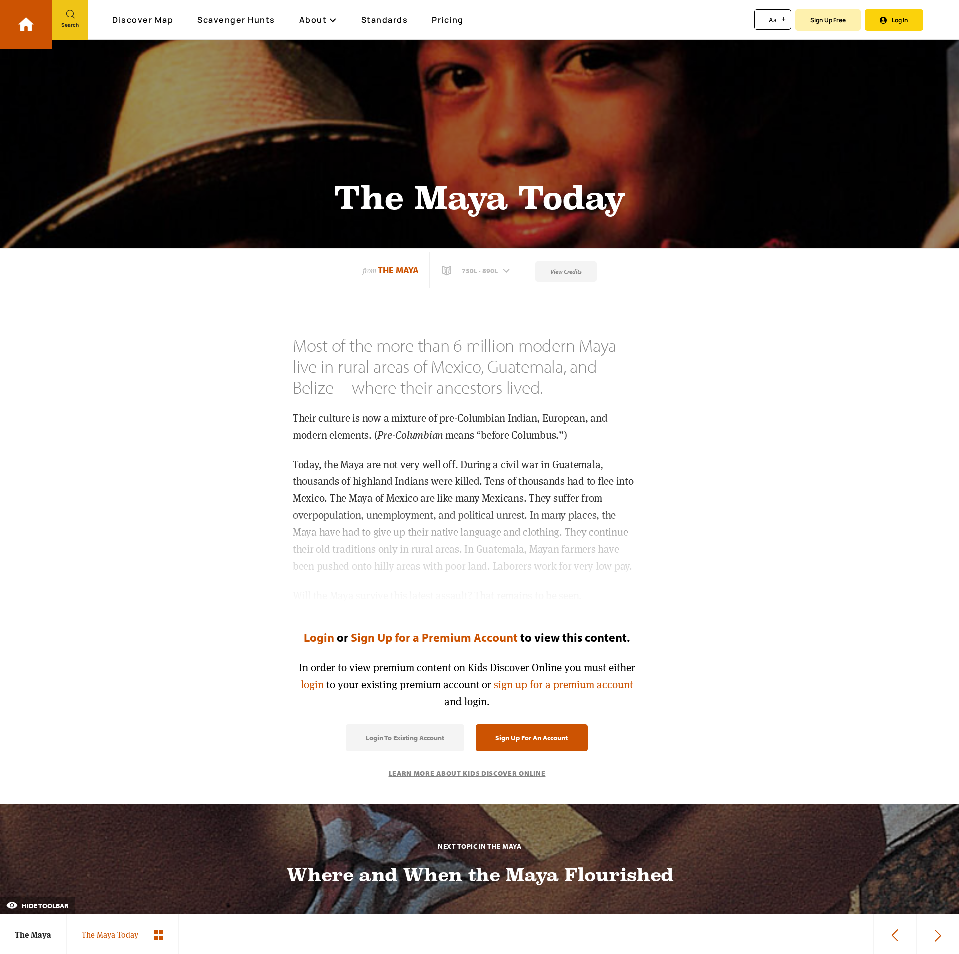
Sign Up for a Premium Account (434, 637)
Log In (900, 20)
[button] (477, 270)
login (312, 684)
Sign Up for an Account (531, 737)
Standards (384, 19)
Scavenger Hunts (236, 19)
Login (319, 637)
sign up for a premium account (563, 684)
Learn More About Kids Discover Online (467, 773)
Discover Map (142, 19)
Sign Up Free (828, 20)
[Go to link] (26, 24)
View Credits (566, 271)
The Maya (398, 270)
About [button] (313, 19)
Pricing (448, 19)
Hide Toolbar (44, 905)
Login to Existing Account (405, 737)
